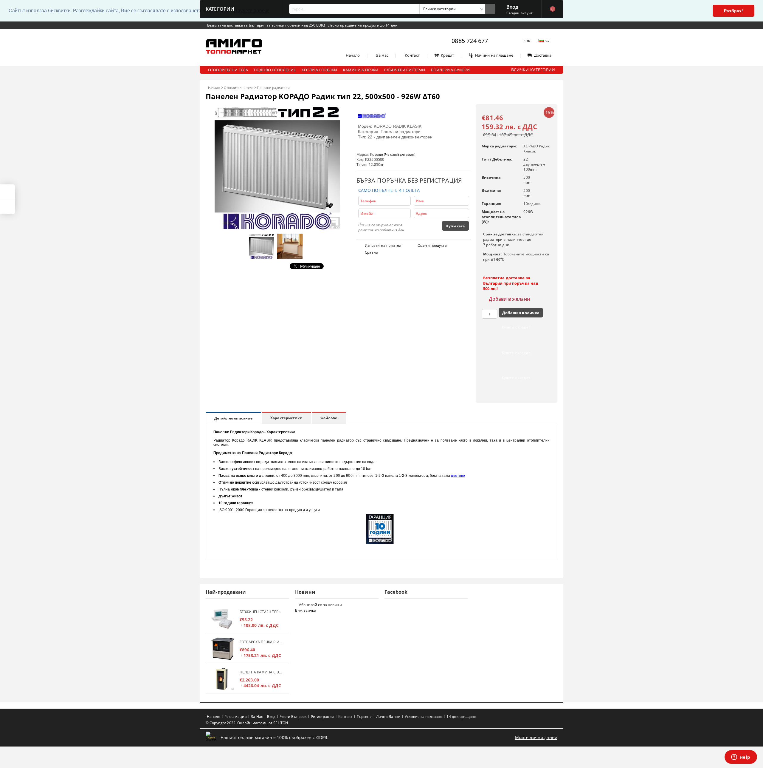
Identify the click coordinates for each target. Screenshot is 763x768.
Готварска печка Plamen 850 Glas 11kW (261, 641)
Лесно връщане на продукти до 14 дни (363, 25)
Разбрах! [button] (733, 10)
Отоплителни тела (239, 87)
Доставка (542, 55)
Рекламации (235, 716)
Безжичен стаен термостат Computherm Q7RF (261, 611)
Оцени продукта (432, 245)
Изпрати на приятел (383, 245)
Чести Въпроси (293, 716)
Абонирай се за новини (320, 604)
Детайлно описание (233, 418)
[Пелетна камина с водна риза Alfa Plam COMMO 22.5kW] (223, 679)
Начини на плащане (494, 55)
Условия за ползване (423, 716)
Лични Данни (388, 716)
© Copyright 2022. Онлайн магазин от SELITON (247, 722)
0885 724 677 (470, 41)
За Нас (382, 55)
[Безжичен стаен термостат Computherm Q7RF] (223, 618)
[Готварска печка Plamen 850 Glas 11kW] (223, 649)
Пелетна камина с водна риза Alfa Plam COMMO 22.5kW (261, 672)
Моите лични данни (536, 737)
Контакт (412, 55)
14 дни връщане (461, 716)
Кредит (447, 55)
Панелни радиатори (273, 87)
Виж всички (305, 610)
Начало (353, 55)
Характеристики (286, 417)
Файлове (328, 417)
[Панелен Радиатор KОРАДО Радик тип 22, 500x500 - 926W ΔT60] (277, 228)
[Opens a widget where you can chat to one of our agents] (740, 757)
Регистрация (322, 716)
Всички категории (533, 70)
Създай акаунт (519, 13)
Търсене (364, 716)
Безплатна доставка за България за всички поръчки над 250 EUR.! (266, 25)
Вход (512, 6)
